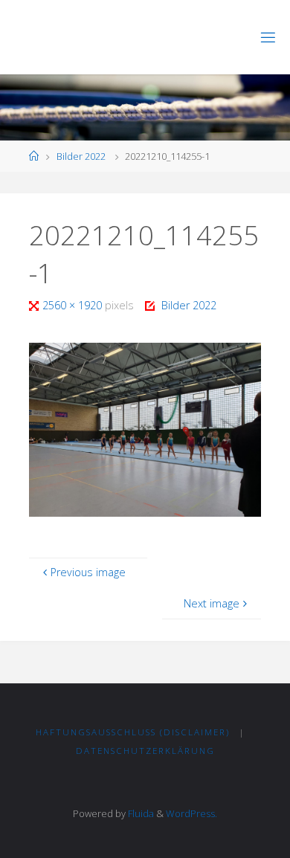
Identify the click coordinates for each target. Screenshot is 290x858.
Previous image (88, 572)
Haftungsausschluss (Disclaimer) (133, 732)
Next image (211, 603)
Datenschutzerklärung (145, 750)
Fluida (140, 813)
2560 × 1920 (73, 305)
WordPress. (191, 813)
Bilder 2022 (81, 156)
